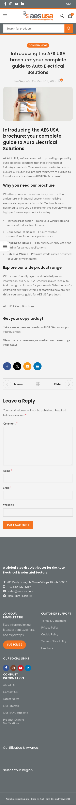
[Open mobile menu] (5, 16)
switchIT (65, 799)
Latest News (11, 698)
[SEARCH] (68, 28)
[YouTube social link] (16, 4)
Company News (38, 45)
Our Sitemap (11, 705)
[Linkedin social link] (22, 4)
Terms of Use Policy (53, 641)
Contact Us (10, 691)
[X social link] (17, 366)
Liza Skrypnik (22, 81)
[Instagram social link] (10, 4)
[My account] (62, 16)
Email (7, 487)
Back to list (38, 384)
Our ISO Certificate (15, 712)
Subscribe (14, 644)
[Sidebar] (5, 246)
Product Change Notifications (13, 721)
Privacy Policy (49, 627)
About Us (9, 685)
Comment (10, 423)
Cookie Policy (49, 634)
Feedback (47, 648)
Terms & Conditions (53, 620)
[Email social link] (27, 366)
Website (8, 504)
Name (7, 470)
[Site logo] (38, 15)
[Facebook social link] (5, 4)
